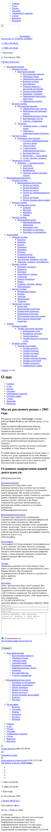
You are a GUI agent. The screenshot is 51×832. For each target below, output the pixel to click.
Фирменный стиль (31, 331)
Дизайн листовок (31, 353)
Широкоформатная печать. (13, 515)
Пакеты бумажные (26, 279)
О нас (14, 6)
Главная (15, 3)
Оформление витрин (32, 101)
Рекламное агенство (17, 763)
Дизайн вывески (30, 336)
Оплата (15, 8)
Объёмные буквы (31, 76)
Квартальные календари (28, 309)
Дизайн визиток (30, 348)
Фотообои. (6, 583)
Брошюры (22, 249)
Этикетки (21, 301)
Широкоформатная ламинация (31, 223)
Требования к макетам (22, 13)
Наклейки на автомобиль (34, 232)
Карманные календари (27, 314)
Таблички (22, 123)
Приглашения (23, 286)
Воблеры (21, 242)
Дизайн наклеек (30, 356)
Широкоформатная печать (19, 178)
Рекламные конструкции (28, 138)
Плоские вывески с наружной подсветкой (33, 87)
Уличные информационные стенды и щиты (35, 142)
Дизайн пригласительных (35, 358)
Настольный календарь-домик (31, 316)
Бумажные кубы (25, 254)
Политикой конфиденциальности (16, 641)
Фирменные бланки (26, 291)
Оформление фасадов (33, 79)
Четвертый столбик (21, 160)
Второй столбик (19, 104)
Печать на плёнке (31, 185)
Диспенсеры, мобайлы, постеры (32, 259)
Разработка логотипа (32, 333)
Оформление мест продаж (35, 108)
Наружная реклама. (10, 483)
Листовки (22, 272)
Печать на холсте (31, 190)
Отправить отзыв (9, 755)
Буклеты (21, 252)
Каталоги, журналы (26, 267)
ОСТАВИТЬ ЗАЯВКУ (21, 38)
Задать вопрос (7, 748)
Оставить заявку (14, 396)
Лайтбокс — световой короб (30, 163)
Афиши (26, 215)
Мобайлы (27, 212)
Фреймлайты (29, 170)
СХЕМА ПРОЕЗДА (10, 62)
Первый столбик (19, 69)
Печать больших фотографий (36, 200)
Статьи (15, 16)
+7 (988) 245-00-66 (9, 48)
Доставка (16, 11)
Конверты (22, 269)
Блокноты (22, 247)
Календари (22, 306)
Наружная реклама (15, 66)
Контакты (16, 20)
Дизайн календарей (32, 361)
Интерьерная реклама (27, 106)
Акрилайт (27, 165)
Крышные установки (32, 94)
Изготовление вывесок (33, 74)
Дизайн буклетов (31, 351)
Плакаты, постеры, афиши (29, 284)
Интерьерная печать (26, 220)
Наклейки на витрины (33, 230)
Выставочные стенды (33, 118)
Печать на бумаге (31, 197)
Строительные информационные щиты (34, 149)
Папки (20, 281)
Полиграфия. (7, 541)
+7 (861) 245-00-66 (9, 43)
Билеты (20, 244)
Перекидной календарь (28, 311)
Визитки (21, 239)
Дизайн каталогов (31, 363)
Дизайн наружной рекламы (30, 328)
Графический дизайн (32, 365)
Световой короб (19, 663)
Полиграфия (12, 234)
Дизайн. (5, 563)
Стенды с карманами (32, 121)
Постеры (27, 210)
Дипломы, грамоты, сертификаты (33, 262)
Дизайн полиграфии (26, 346)
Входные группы (31, 81)
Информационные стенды (35, 116)
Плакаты (27, 207)
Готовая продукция (26, 205)
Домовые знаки (19, 660)
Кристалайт (28, 168)
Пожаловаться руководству (13, 760)
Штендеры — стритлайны (35, 155)
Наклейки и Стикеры (27, 274)
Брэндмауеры (29, 84)
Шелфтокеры (23, 299)
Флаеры (21, 294)
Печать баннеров (31, 188)
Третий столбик (19, 136)
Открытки (22, 277)
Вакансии (16, 18)
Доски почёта (29, 146)
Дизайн (10, 323)
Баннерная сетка (30, 227)
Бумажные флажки (26, 257)
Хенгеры (21, 296)
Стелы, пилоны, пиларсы (34, 158)
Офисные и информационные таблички (36, 132)
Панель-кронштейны (32, 91)
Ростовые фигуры (31, 153)
